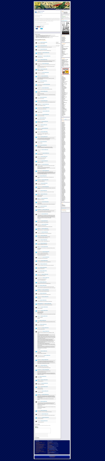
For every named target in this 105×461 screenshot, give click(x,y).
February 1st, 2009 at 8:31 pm (44, 365)
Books (62, 45)
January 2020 (63, 127)
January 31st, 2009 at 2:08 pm (43, 141)
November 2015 (63, 143)
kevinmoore (39, 359)
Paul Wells (63, 101)
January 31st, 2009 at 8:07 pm (45, 228)
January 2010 (63, 183)
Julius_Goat (39, 179)
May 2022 (63, 122)
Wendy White (63, 41)
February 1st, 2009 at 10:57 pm (43, 376)
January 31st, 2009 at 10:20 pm (44, 246)
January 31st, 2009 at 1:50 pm (45, 121)
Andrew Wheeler (64, 77)
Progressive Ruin (64, 104)
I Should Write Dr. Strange (65, 48)
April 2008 (63, 195)
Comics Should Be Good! (64, 81)
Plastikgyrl (63, 103)
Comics (40, 12)
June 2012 (63, 166)
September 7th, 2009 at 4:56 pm (45, 417)
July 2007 (63, 200)
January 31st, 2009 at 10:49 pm (46, 251)
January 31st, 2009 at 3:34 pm (45, 164)
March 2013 (63, 161)
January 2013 (63, 162)
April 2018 (63, 130)
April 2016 (63, 140)
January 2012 (63, 169)
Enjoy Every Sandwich (64, 84)
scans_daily (63, 105)
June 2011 (63, 173)
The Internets (63, 53)
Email (36, 435)
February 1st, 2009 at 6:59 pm (45, 359)
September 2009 (64, 185)
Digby (62, 83)
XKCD (62, 115)
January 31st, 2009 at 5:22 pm (45, 186)
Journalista (63, 89)
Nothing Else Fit (63, 51)
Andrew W (39, 121)
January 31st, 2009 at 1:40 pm (45, 114)
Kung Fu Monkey (64, 92)
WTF (42, 12)
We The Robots (63, 114)
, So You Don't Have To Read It (65, 65)
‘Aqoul (62, 76)
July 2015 (63, 145)
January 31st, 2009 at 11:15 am (43, 45)
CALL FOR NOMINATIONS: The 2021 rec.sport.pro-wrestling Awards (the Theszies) (41, 444)
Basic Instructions (64, 78)
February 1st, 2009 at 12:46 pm (44, 310)
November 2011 (63, 170)
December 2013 (63, 156)
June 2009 (63, 187)
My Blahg (63, 97)
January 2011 (63, 176)
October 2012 (63, 164)
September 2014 (64, 151)
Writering (63, 55)
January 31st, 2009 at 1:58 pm (44, 131)
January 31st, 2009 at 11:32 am (46, 52)
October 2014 (63, 150)
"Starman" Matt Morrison (40, 303)
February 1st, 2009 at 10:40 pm (45, 369)
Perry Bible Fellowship (64, 102)
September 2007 (64, 199)
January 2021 (63, 124)
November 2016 (63, 136)
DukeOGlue (39, 228)
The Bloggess (63, 108)
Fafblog (62, 85)
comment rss (41, 40)
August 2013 (63, 158)
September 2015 (64, 144)
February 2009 (63, 189)
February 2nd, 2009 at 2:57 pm (45, 394)
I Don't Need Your (65, 61)
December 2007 (63, 197)
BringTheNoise (39, 209)
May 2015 (63, 146)
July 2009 (63, 186)
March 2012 (63, 168)
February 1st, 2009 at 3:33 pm (45, 327)
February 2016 (63, 141)
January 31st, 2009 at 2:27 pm (45, 149)
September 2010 (64, 178)
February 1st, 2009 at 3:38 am (43, 285)
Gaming (63, 47)
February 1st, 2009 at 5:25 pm (47, 355)
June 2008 (63, 194)
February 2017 (63, 134)
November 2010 (63, 177)
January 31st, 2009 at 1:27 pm (46, 107)
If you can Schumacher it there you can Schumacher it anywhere (43, 35)
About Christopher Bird (64, 60)
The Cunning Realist (64, 109)
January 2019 (63, 129)
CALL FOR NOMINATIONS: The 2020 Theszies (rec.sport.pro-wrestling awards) (41, 448)
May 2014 (63, 153)
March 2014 (63, 154)
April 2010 (63, 181)
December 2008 (63, 190)
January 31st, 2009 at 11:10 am (44, 42)
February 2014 (63, 155)
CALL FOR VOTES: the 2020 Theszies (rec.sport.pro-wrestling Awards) (40, 446)
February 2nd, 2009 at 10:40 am (44, 386)
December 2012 (63, 163)
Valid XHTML (50, 456)
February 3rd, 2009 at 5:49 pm (44, 401)
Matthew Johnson (64, 40)
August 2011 (63, 172)
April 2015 (63, 147)
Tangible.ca (63, 107)
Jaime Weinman (63, 38)
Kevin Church (63, 91)
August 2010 (63, 179)
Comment (36, 426)
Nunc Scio (63, 99)
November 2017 (63, 133)
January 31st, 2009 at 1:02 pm (44, 100)
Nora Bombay (39, 164)
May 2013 (63, 160)
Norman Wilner (63, 98)
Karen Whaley (63, 39)
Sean (38, 45)
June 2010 (63, 180)
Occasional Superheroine (65, 100)
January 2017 (63, 135)
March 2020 (63, 126)
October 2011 (63, 171)
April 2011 (63, 174)
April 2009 (63, 188)
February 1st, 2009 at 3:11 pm (43, 324)
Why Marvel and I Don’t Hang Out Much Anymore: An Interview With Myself (45, 36)
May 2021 (63, 123)
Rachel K (38, 246)
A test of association (41, 11)
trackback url (44, 40)
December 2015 (63, 142)
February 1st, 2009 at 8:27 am (45, 296)
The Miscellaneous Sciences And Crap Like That (65, 54)
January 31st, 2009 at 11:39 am (45, 63)
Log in (62, 204)
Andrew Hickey (39, 52)
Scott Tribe (63, 106)
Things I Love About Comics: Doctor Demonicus (41, 37)
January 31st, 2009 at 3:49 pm (45, 179)
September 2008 (64, 192)
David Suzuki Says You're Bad (65, 46)
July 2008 (63, 193)
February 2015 (63, 148)
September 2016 (64, 137)
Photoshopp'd (63, 52)
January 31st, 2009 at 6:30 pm (44, 198)
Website (36, 436)
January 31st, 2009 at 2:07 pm (44, 136)
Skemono (39, 198)
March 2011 (63, 175)
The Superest (63, 112)
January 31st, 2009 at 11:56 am (45, 72)
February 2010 (63, 182)
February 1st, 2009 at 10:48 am (48, 303)
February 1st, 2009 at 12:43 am (43, 267)
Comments (63, 205)
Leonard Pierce (63, 93)
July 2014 (63, 152)
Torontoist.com (63, 113)
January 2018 (63, 132)
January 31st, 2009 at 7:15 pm (46, 209)
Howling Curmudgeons (64, 87)
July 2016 (63, 138)
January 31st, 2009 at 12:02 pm (46, 84)
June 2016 (63, 139)
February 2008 (63, 196)
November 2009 (63, 184)
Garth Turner (63, 86)
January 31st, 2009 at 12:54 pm (43, 97)
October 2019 (63, 128)
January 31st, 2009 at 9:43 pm (44, 235)
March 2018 (63, 131)
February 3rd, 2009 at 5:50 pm (44, 410)
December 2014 (63, 149)
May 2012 (63, 167)
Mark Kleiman (63, 96)
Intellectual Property (64, 49)
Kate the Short (39, 369)
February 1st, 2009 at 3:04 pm (43, 320)
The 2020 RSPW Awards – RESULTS (40, 445)
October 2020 (63, 125)
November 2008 (63, 191)
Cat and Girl (63, 79)
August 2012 (63, 165)
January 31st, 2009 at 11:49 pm (44, 260)
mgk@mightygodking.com (64, 20)
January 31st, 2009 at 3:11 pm (44, 156)
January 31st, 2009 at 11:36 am (44, 59)
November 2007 (63, 198)
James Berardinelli (64, 88)
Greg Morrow (39, 394)
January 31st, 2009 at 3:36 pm (46, 170)
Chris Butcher (63, 80)
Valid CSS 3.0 (53, 456)
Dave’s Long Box (64, 82)
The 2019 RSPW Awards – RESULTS (40, 451)
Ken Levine (63, 90)
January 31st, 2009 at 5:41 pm (44, 190)
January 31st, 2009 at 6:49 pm (45, 201)
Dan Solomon (63, 37)
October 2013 (63, 157)
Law (62, 50)
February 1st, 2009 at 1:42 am (46, 277)
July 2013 (63, 159)
